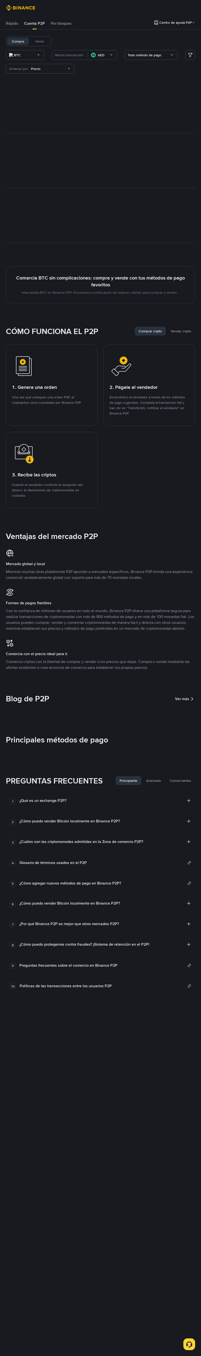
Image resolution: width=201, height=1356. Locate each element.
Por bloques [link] (61, 23)
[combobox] (25, 55)
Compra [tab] (18, 41)
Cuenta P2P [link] (34, 23)
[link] (105, 862)
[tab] (12, 23)
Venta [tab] (39, 41)
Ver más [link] (182, 698)
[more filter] (190, 55)
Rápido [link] (12, 23)
